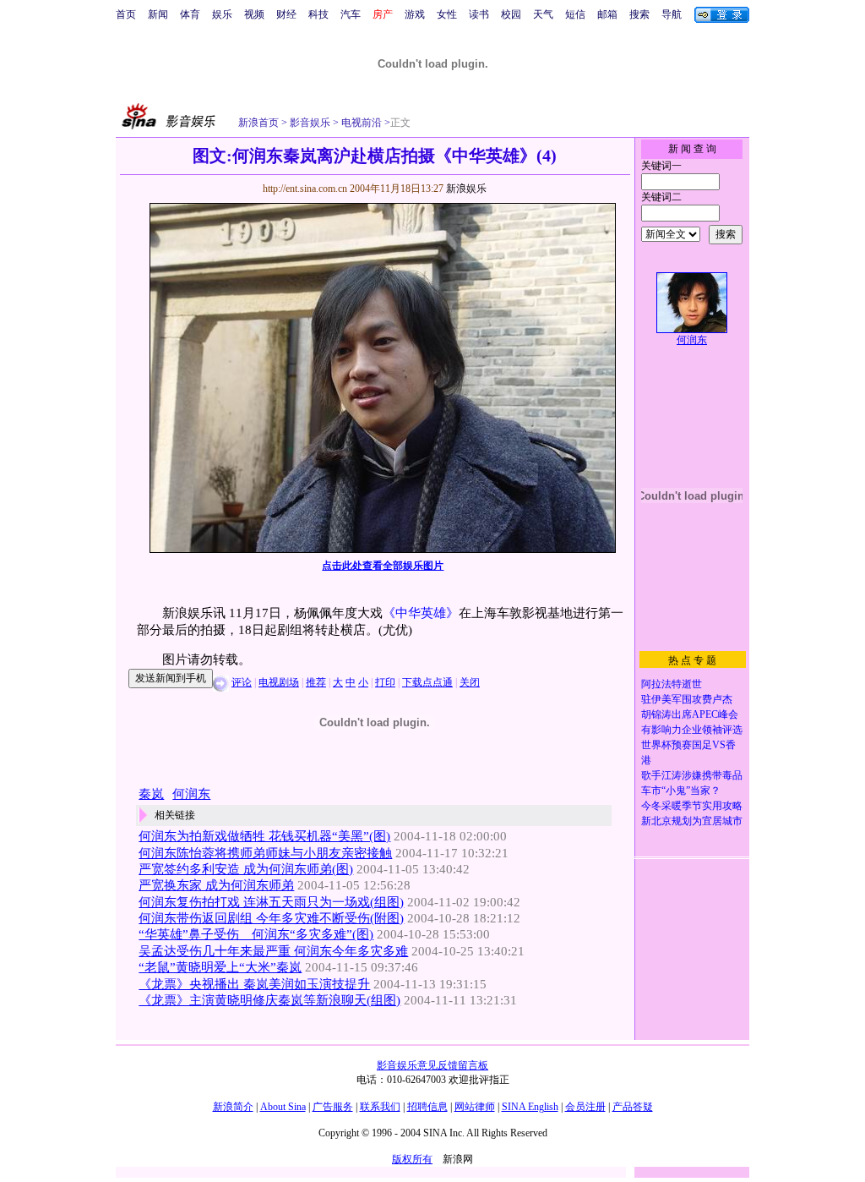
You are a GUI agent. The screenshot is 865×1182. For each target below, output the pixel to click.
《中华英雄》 (421, 613)
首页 (126, 14)
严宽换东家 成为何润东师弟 (216, 885)
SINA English (530, 1107)
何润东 (692, 340)
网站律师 (474, 1107)
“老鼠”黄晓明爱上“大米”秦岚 (220, 967)
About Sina (283, 1107)
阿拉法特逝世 (671, 684)
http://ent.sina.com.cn (306, 188)
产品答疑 (632, 1107)
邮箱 (607, 14)
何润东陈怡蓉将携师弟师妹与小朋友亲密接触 (265, 853)
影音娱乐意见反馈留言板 (432, 1065)
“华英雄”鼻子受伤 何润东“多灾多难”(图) (256, 934)
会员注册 (585, 1107)
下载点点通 (427, 682)
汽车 (350, 14)
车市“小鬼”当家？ (681, 790)
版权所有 (412, 1159)
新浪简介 (233, 1107)
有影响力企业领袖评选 (692, 730)
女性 (447, 14)
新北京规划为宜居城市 (692, 821)
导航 (671, 14)
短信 (575, 14)
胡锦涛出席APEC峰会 (689, 714)
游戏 (415, 14)
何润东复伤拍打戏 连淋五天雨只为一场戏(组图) (271, 902)
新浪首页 (258, 123)
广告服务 (333, 1107)
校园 (511, 14)
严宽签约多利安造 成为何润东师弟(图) (246, 869)
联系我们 (380, 1107)
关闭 (470, 682)
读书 (479, 14)
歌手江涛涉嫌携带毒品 (692, 775)
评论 (241, 682)
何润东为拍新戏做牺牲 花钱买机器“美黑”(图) (264, 836)
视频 (254, 14)
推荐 (316, 682)
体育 (190, 14)
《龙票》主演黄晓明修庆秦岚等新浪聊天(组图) (269, 1000)
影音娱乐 (310, 123)
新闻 (158, 14)
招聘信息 (427, 1107)
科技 (318, 14)
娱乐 (222, 14)
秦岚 (151, 794)
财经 (286, 14)
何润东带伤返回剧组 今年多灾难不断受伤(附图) (271, 918)
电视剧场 (278, 682)
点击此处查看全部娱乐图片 (382, 566)
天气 (543, 14)
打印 (385, 682)
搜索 (639, 14)
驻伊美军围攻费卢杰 (686, 699)
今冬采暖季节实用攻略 (692, 806)
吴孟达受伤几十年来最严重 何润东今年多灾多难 (273, 951)
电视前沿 (360, 123)
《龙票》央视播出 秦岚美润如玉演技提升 (254, 984)
